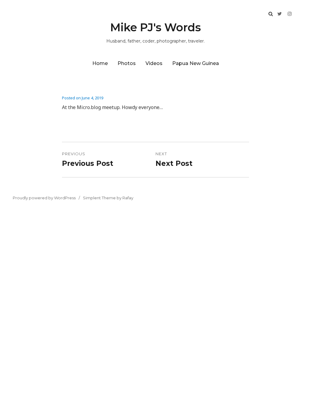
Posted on (82, 98)
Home (100, 63)
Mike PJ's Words (155, 27)
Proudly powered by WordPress (44, 197)
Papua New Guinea (195, 63)
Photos (127, 63)
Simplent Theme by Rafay (108, 197)
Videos (153, 63)
